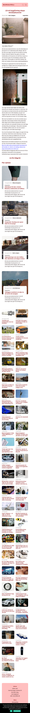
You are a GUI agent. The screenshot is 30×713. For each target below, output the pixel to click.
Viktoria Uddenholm (17, 218)
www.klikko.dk (16, 696)
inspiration (25, 15)
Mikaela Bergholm (17, 182)
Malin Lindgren (16, 253)
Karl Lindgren (12, 15)
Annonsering (15, 702)
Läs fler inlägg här (15, 158)
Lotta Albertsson (16, 288)
